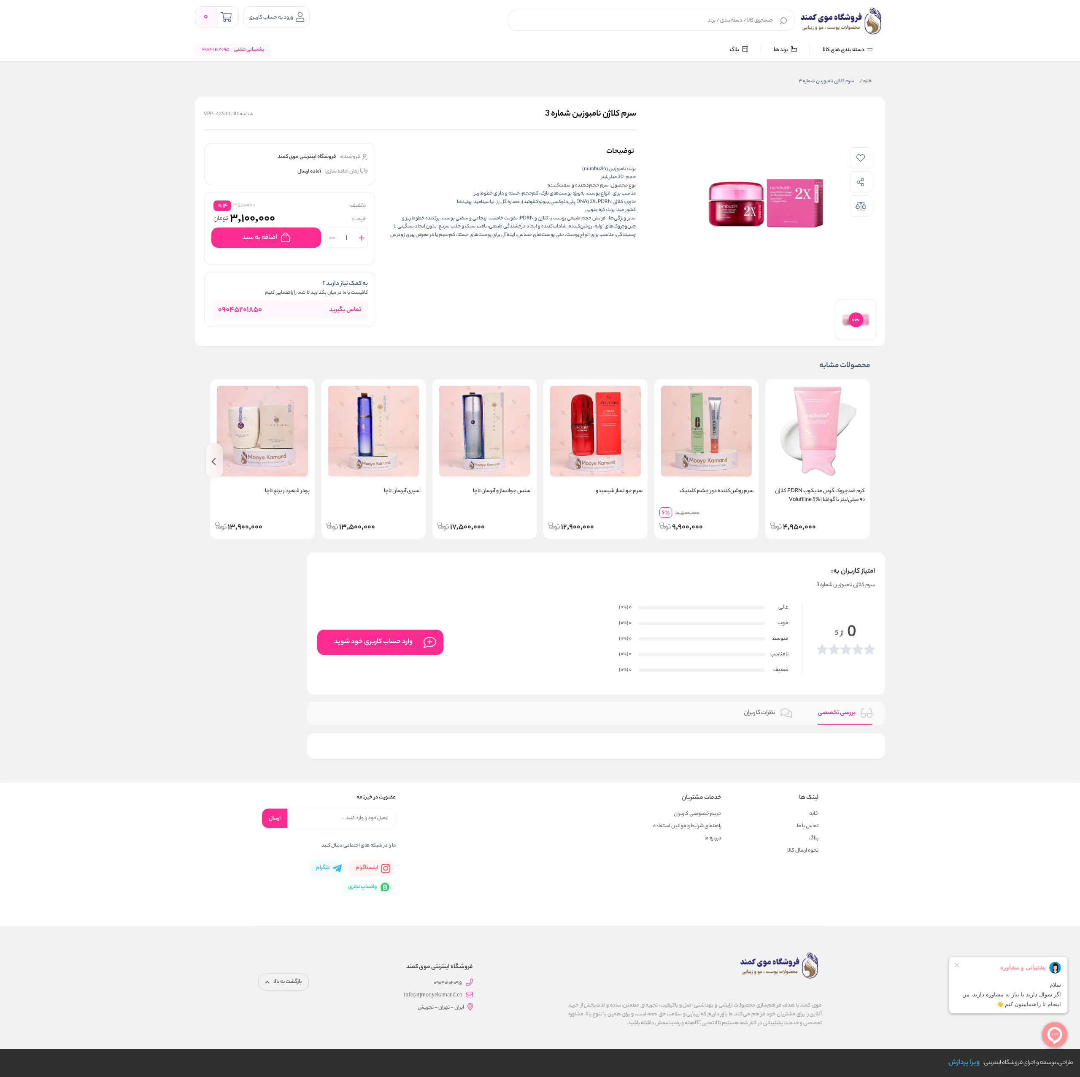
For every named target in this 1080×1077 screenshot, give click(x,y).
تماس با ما (807, 826)
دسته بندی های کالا (844, 50)
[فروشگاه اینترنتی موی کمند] (841, 21)
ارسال (275, 818)
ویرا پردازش (964, 1063)
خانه (865, 81)
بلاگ (735, 50)
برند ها (781, 50)
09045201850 (240, 310)
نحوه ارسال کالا (802, 850)
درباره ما (713, 838)
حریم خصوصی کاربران (697, 813)
